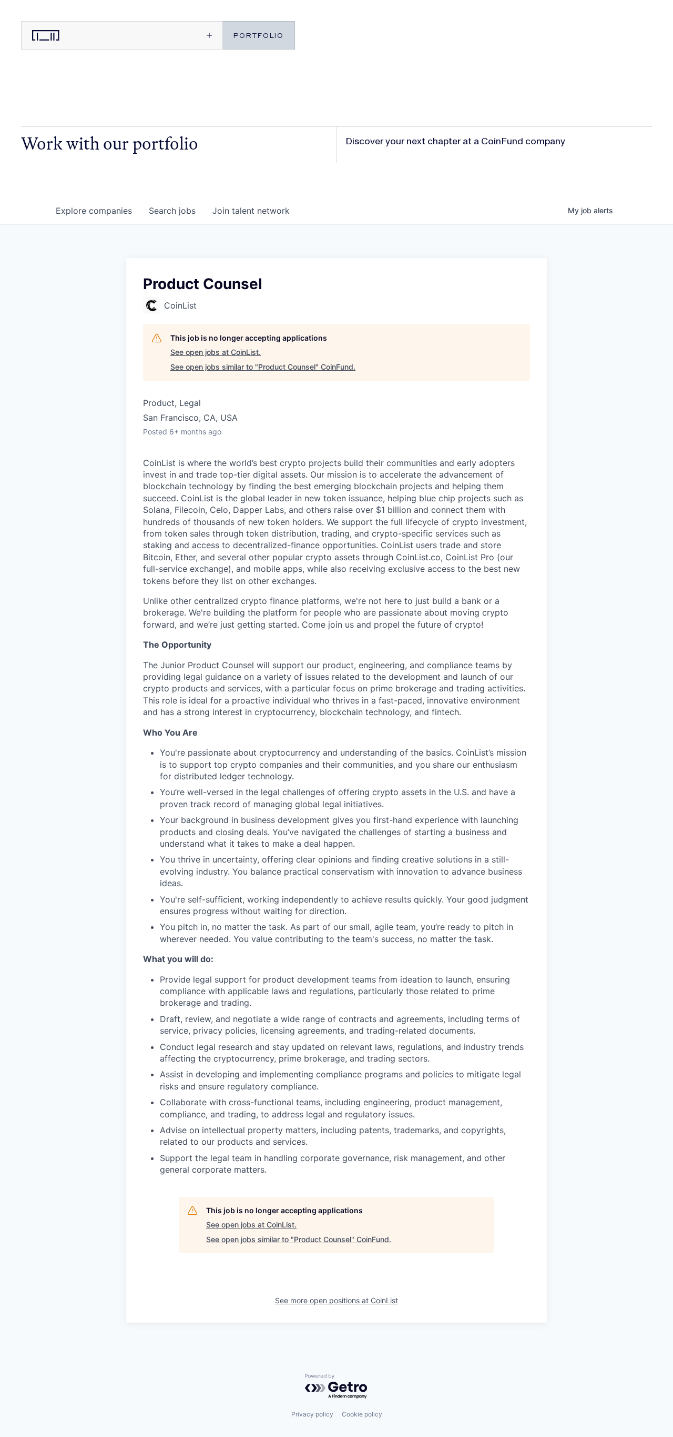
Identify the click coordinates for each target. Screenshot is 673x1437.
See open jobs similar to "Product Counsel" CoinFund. (262, 366)
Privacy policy (312, 1414)
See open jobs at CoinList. (215, 352)
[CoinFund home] (71, 35)
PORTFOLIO (258, 35)
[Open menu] (171, 35)
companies (94, 210)
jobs (172, 210)
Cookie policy (362, 1414)
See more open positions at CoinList (336, 1300)
